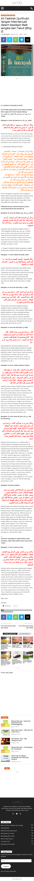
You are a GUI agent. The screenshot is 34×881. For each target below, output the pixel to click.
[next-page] (18, 668)
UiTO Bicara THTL (5, 841)
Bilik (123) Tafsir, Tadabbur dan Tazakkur (12, 825)
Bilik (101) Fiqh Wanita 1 (7, 839)
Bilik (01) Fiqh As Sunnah (7, 833)
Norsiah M (7, 34)
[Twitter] (9, 39)
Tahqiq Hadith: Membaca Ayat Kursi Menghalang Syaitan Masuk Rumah (6, 647)
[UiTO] (17, 3)
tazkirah (29, 610)
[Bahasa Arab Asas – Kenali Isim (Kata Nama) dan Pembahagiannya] (5, 723)
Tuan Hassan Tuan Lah (7, 611)
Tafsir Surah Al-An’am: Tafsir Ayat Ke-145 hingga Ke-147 (27, 661)
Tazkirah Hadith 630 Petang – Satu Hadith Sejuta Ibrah (17, 646)
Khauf (17, 610)
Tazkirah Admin (5, 828)
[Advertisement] (17, 91)
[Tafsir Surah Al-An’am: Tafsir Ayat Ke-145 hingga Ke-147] (28, 655)
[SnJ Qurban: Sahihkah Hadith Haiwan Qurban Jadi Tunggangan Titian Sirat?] (17, 655)
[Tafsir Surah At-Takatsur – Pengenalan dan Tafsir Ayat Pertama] (5, 758)
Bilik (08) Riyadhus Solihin (8, 836)
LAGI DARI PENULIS (24, 633)
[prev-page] (16, 668)
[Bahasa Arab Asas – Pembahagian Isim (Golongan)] (5, 749)
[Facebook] (3, 39)
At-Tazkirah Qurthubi (11, 12)
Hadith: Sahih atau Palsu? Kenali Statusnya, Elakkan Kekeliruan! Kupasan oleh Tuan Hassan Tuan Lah (6, 662)
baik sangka (8, 610)
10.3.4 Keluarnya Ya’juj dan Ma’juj (25, 627)
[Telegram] (21, 39)
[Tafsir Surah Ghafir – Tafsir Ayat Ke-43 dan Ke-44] (5, 732)
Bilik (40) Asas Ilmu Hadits (8, 844)
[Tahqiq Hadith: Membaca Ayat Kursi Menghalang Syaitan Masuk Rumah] (6, 640)
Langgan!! (6, 866)
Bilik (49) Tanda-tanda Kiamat (9, 831)
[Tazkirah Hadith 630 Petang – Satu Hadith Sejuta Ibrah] (17, 640)
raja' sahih (23, 610)
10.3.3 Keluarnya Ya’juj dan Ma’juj (8, 627)
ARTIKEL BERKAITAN (10, 633)
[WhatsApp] (15, 39)
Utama (2, 12)
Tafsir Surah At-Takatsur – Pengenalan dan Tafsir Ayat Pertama (20, 757)
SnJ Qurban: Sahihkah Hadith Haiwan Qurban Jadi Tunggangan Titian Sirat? (17, 662)
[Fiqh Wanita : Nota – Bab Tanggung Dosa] (5, 741)
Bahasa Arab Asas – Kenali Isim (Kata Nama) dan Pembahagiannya (21, 722)
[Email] (27, 39)
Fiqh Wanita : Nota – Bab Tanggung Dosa (19, 739)
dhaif (13, 610)
